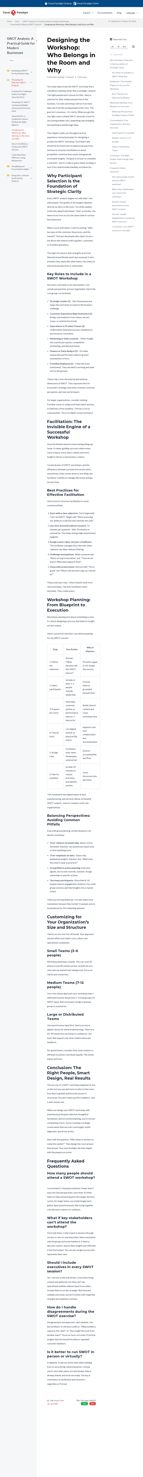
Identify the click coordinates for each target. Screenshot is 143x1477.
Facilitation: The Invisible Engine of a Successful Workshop (121, 85)
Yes (84, 1403)
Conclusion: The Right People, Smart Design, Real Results (121, 159)
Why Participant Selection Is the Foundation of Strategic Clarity (121, 64)
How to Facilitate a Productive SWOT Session (20, 147)
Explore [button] (86, 12)
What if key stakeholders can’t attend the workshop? (123, 193)
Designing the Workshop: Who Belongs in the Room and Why (21, 134)
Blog (119, 12)
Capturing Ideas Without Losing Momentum (19, 157)
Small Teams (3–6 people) (123, 133)
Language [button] (130, 12)
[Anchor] (94, 184)
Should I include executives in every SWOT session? (120, 205)
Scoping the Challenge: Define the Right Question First (22, 94)
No (92, 1403)
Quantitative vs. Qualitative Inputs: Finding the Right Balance (20, 120)
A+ (124, 46)
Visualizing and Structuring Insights (20, 167)
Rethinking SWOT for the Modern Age (20, 72)
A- (113, 46)
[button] (91, 12)
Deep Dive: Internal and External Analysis (20, 178)
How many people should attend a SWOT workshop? (123, 180)
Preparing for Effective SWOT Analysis (19, 83)
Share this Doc (120, 39)
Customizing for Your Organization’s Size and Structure (120, 124)
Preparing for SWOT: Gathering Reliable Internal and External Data (21, 106)
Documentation (104, 12)
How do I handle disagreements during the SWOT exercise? (123, 218)
